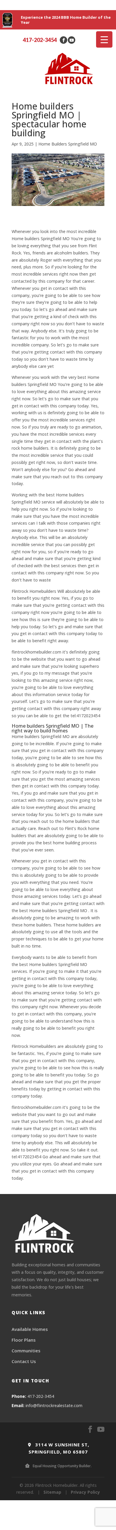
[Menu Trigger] (104, 39)
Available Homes (30, 1329)
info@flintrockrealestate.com (54, 1405)
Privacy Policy (85, 1492)
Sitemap (52, 1492)
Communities (26, 1351)
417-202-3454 (40, 40)
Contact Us (24, 1361)
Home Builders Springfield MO (67, 144)
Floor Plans (24, 1340)
